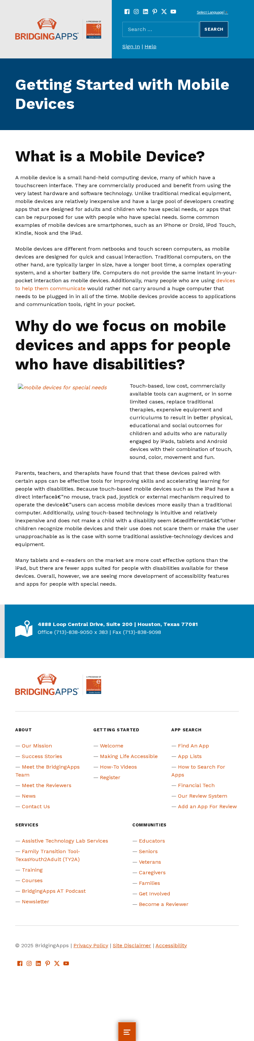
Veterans (150, 862)
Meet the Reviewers (46, 785)
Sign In (131, 46)
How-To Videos (118, 767)
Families (149, 883)
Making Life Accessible (129, 756)
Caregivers (152, 872)
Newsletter (35, 901)
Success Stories (42, 756)
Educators (152, 841)
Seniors (148, 851)
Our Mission (37, 746)
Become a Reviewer (164, 904)
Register (110, 777)
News (29, 796)
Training (32, 870)
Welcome (111, 746)
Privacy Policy (90, 945)
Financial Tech (196, 785)
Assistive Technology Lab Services (65, 841)
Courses (32, 880)
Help (150, 46)
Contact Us (36, 806)
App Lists (190, 756)
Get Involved (154, 893)
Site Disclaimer (132, 945)
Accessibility (171, 945)
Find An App (193, 746)
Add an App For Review (207, 806)
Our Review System (202, 796)
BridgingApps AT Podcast (54, 891)
